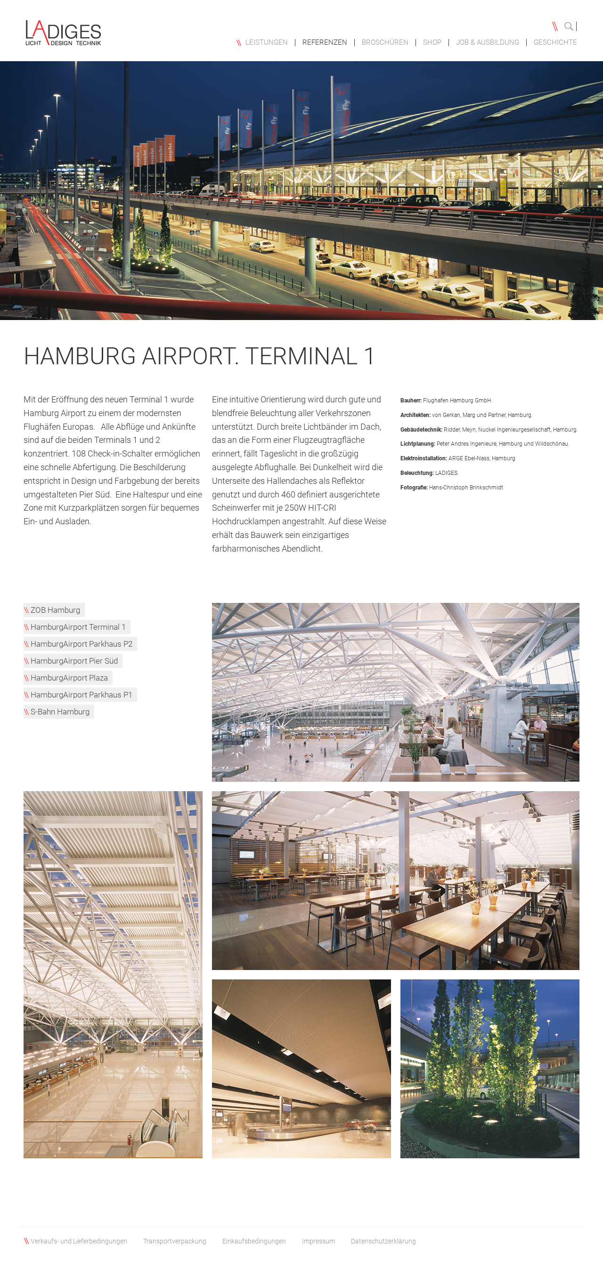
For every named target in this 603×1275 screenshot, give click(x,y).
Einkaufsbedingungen (254, 1241)
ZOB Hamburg (55, 610)
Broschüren (385, 42)
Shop (432, 42)
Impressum (318, 1241)
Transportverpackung (174, 1241)
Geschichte (555, 42)
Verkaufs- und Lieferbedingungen (79, 1241)
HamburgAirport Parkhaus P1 (81, 694)
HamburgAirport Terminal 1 (78, 627)
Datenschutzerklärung (383, 1241)
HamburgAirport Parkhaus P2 (81, 644)
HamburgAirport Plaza (69, 677)
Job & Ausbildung (487, 42)
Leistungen (266, 42)
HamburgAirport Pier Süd (74, 661)
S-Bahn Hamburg (60, 711)
